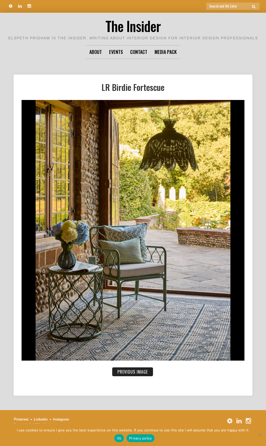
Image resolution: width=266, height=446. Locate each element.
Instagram (61, 419)
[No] (259, 434)
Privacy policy (140, 438)
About (95, 51)
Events (116, 51)
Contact (138, 51)
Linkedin (41, 419)
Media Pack (166, 51)
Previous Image (132, 372)
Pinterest (21, 419)
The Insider (133, 26)
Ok (119, 438)
